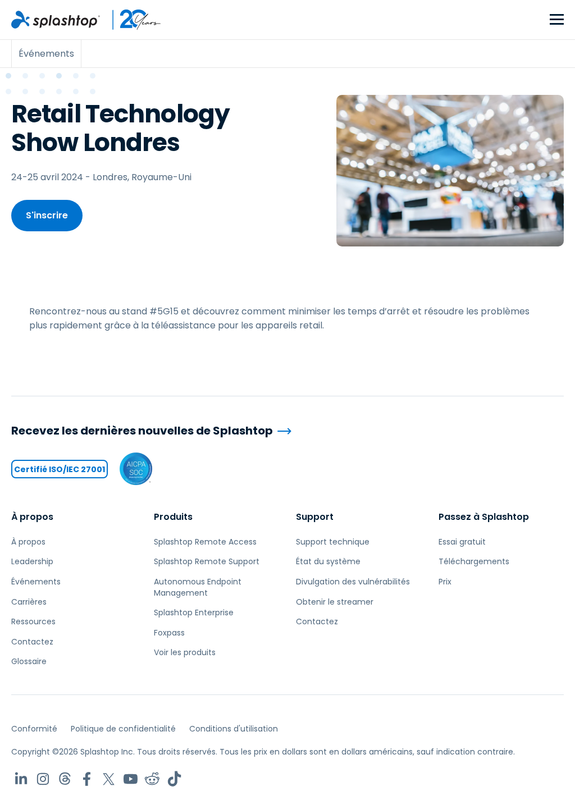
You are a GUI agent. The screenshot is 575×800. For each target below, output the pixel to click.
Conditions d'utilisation (233, 728)
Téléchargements (474, 561)
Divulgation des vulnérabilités (353, 581)
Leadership (32, 561)
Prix (445, 581)
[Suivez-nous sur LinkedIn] (21, 779)
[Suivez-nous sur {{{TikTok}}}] (174, 779)
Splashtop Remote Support (206, 561)
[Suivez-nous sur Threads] (65, 779)
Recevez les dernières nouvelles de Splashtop (142, 430)
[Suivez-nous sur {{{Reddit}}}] (152, 779)
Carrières (29, 601)
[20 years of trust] (131, 19)
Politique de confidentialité (123, 728)
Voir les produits (185, 652)
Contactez (32, 641)
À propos (32, 516)
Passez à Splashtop (484, 516)
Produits (173, 516)
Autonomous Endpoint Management (197, 587)
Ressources (33, 621)
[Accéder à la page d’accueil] (55, 19)
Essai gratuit (462, 541)
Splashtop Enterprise (194, 612)
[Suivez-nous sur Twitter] (108, 779)
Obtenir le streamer (334, 601)
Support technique (332, 541)
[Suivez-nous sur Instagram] (43, 779)
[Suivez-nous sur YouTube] (130, 779)
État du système (328, 561)
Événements (36, 581)
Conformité (34, 728)
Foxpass (169, 632)
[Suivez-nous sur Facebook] (87, 779)
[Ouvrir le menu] (557, 20)
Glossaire (29, 661)
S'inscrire (47, 215)
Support (315, 516)
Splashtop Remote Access (205, 541)
